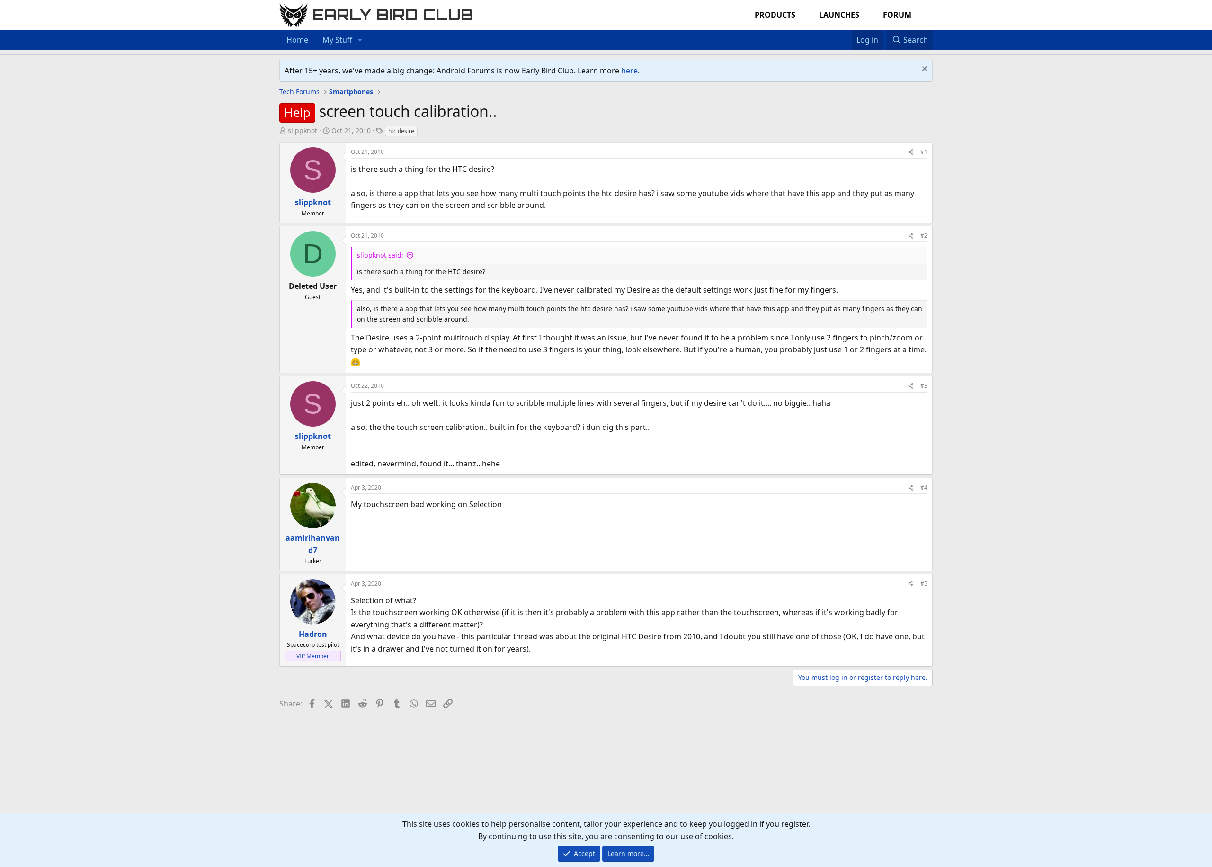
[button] (360, 40)
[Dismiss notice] (923, 70)
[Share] (911, 152)
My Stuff (337, 40)
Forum (897, 14)
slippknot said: (380, 254)
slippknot (302, 130)
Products (775, 14)
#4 (923, 487)
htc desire (401, 131)
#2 (923, 236)
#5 (923, 584)
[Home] (837, 34)
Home (297, 40)
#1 (923, 152)
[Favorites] (847, 34)
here (629, 70)
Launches (839, 14)
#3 (923, 386)
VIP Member (312, 656)
